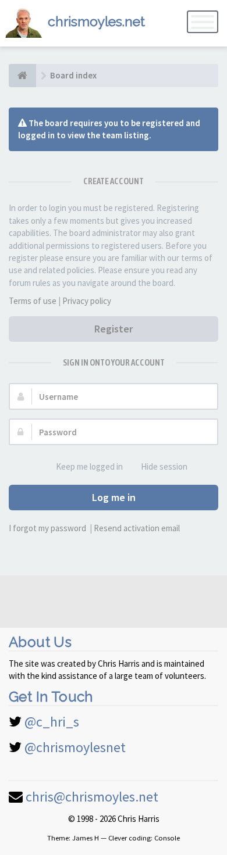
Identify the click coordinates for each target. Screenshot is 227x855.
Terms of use (32, 300)
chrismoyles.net (96, 21)
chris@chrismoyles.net (92, 797)
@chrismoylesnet (75, 747)
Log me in (114, 497)
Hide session (164, 466)
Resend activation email (137, 528)
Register (113, 328)
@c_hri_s (51, 722)
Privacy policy (86, 300)
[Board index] (22, 75)
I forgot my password (47, 528)
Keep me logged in (89, 466)
